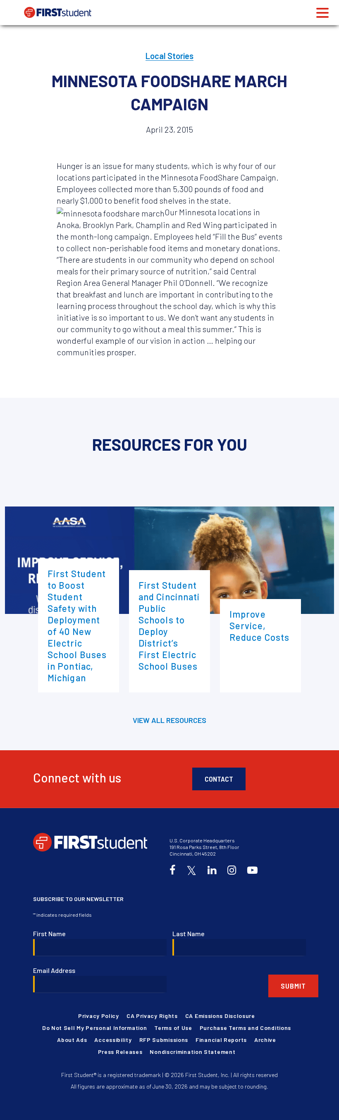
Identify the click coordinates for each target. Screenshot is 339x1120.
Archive (265, 1039)
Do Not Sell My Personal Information (94, 1027)
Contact (219, 778)
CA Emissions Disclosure (220, 1015)
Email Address (54, 970)
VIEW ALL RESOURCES (169, 720)
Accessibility (112, 1039)
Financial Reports (221, 1039)
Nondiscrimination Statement (192, 1051)
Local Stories (169, 56)
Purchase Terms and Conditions (245, 1027)
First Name (49, 933)
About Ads (72, 1039)
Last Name (188, 933)
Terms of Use (173, 1027)
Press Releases (120, 1051)
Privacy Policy (98, 1015)
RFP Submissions (164, 1039)
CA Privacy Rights (152, 1015)
